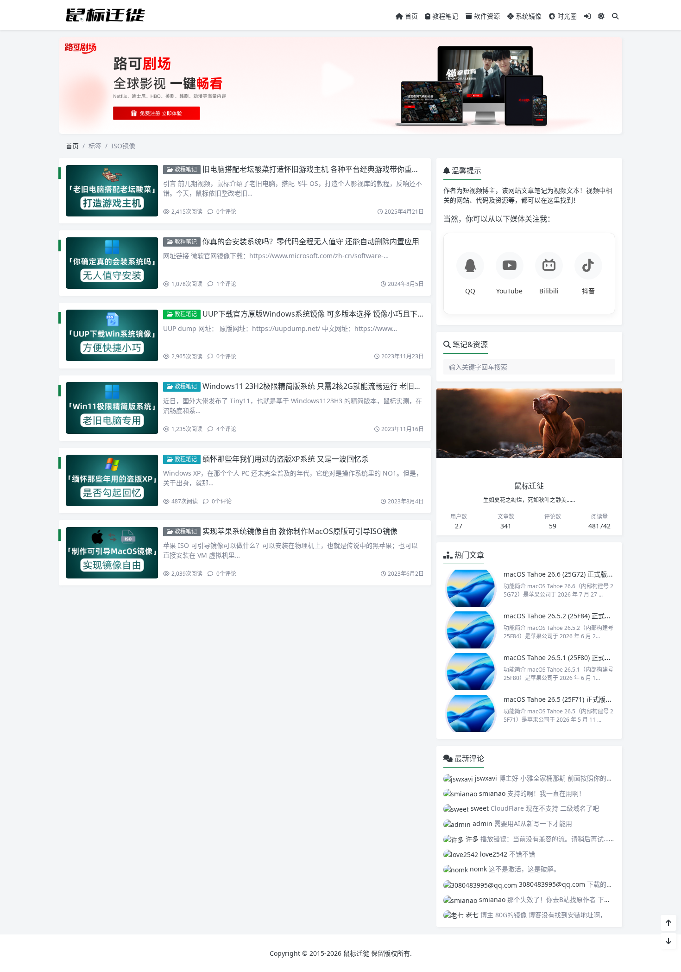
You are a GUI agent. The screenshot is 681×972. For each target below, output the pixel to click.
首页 (410, 16)
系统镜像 (528, 16)
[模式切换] (601, 16)
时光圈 (566, 16)
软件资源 (486, 16)
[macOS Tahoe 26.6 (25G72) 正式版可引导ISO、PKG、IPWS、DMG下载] (471, 588)
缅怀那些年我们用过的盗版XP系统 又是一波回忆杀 (285, 459)
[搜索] (615, 16)
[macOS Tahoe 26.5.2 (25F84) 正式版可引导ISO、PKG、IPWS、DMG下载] (471, 629)
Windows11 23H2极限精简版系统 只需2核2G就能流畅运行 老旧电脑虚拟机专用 (334, 386)
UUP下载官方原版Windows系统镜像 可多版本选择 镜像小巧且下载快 (317, 314)
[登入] (587, 16)
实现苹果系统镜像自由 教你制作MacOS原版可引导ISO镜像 (299, 531)
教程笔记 (444, 16)
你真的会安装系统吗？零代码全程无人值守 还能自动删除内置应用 (310, 241)
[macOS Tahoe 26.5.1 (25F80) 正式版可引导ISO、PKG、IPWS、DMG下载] (471, 671)
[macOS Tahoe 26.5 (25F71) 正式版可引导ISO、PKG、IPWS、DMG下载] (471, 713)
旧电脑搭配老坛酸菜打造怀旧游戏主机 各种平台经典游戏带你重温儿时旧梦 (325, 169)
